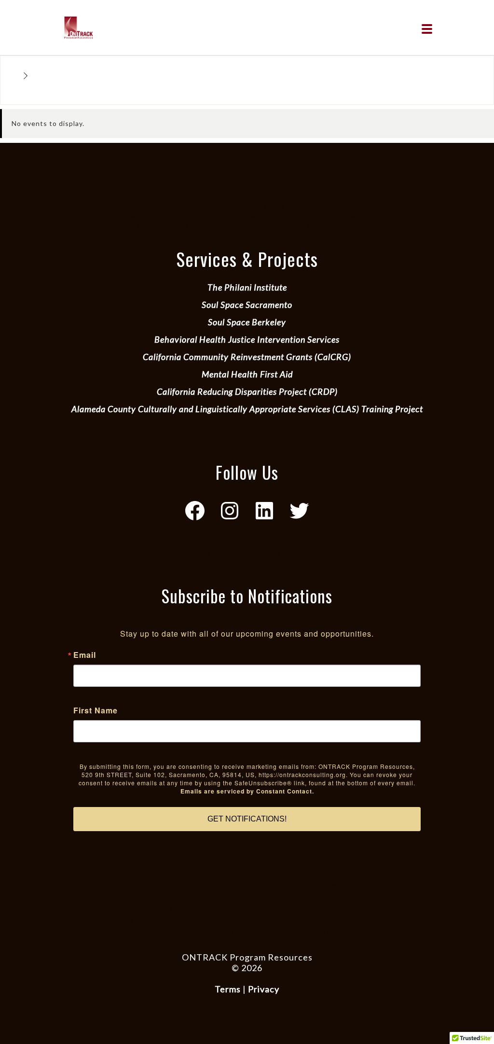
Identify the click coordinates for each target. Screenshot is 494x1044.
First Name (95, 710)
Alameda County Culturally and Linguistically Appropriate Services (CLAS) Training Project (247, 409)
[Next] (25, 76)
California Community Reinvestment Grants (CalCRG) (247, 356)
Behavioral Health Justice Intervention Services (247, 339)
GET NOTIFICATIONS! (247, 819)
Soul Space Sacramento (247, 304)
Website (247, 978)
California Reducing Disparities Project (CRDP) (247, 391)
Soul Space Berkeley (247, 322)
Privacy (263, 989)
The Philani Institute (247, 287)
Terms (228, 989)
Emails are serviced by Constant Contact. (247, 791)
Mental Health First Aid (247, 374)
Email (84, 655)
